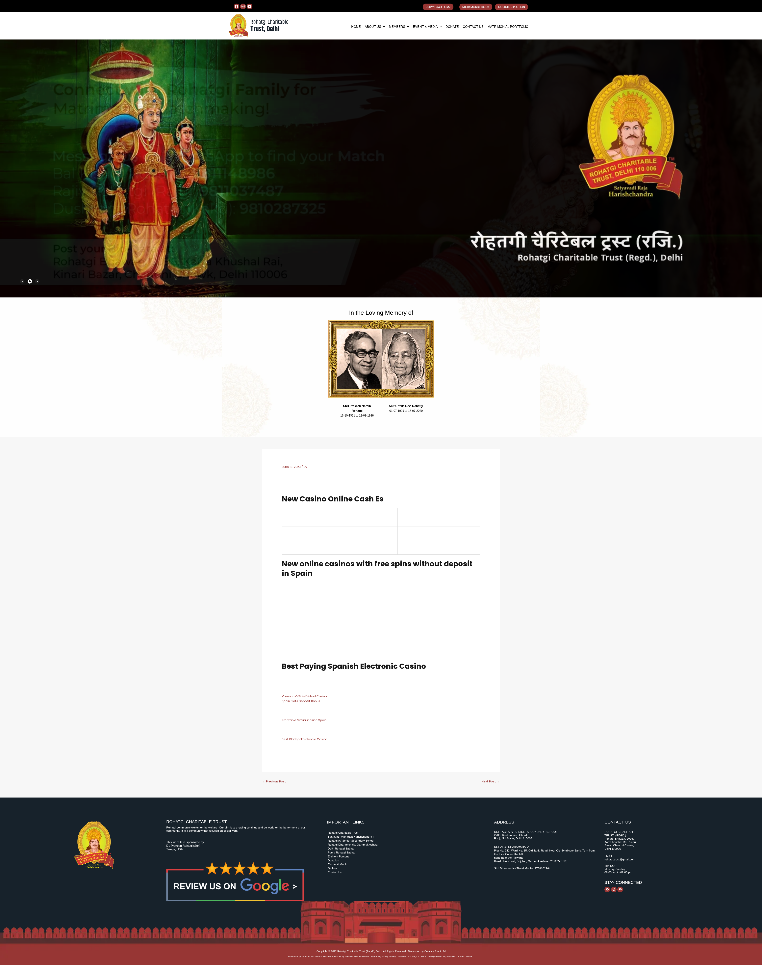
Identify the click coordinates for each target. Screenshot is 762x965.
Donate (452, 26)
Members (397, 26)
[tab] (22, 281)
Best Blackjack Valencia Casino (304, 739)
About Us (373, 26)
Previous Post (274, 781)
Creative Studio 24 (435, 951)
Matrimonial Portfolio (508, 26)
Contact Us (473, 26)
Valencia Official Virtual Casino (304, 696)
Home (356, 26)
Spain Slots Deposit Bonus (301, 701)
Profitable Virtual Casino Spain (304, 720)
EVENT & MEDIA (425, 26)
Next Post (491, 781)
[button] (375, 26)
